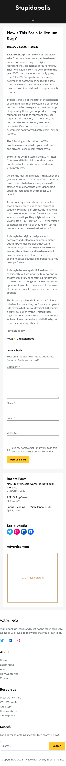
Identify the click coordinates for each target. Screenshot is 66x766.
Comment (13, 366)
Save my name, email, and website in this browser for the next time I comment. (34, 449)
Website (12, 432)
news (10, 338)
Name (11, 403)
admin (34, 46)
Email (11, 417)
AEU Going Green (17, 497)
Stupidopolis (33, 7)
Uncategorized (25, 338)
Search (57, 745)
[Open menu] (33, 20)
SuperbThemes (55, 759)
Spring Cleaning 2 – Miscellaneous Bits (29, 506)
